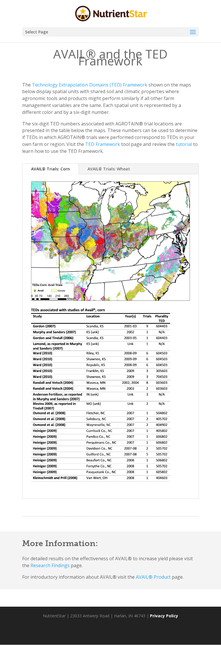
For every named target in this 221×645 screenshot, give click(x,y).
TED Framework (102, 144)
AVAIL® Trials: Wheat (108, 169)
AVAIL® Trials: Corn (50, 169)
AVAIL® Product (153, 577)
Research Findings (50, 565)
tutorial (184, 144)
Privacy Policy (164, 615)
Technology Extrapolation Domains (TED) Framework (89, 85)
